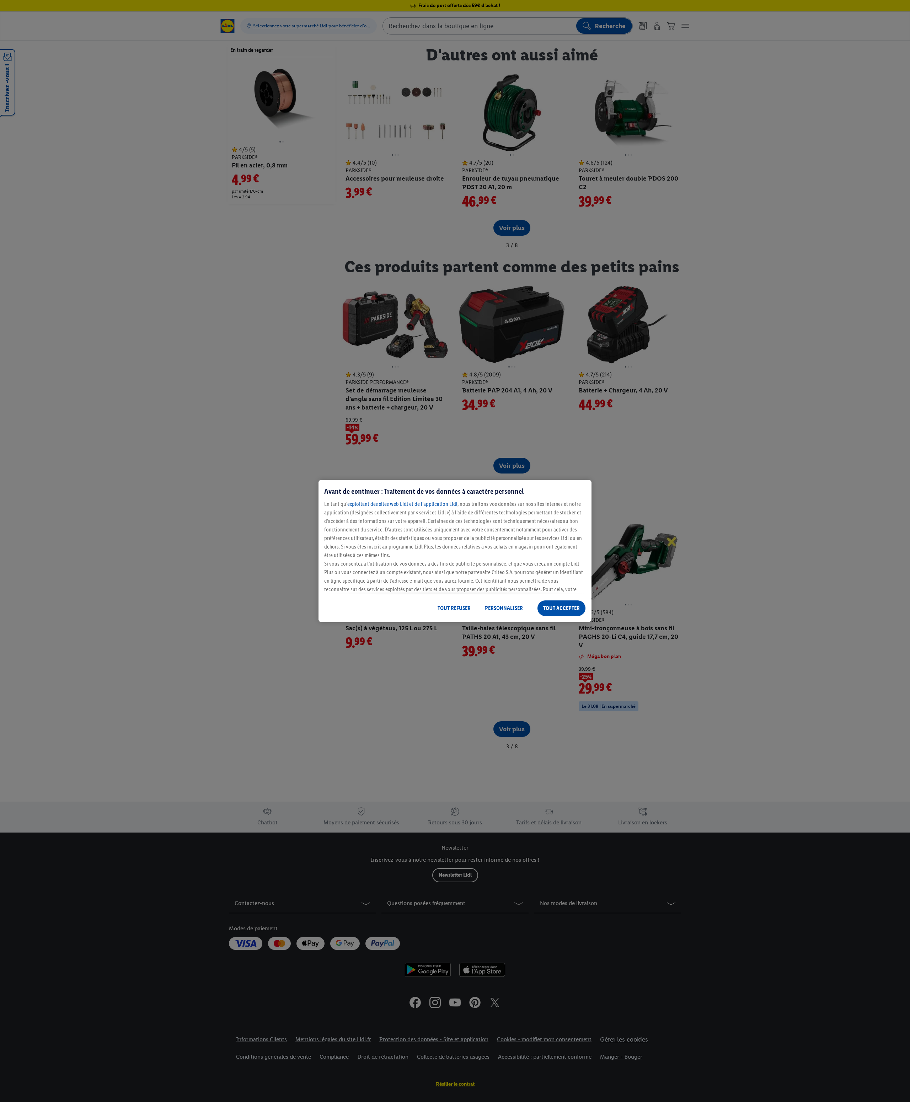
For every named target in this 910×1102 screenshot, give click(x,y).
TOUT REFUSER (454, 608)
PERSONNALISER (504, 608)
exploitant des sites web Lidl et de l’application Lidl (402, 504)
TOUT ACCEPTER (561, 608)
